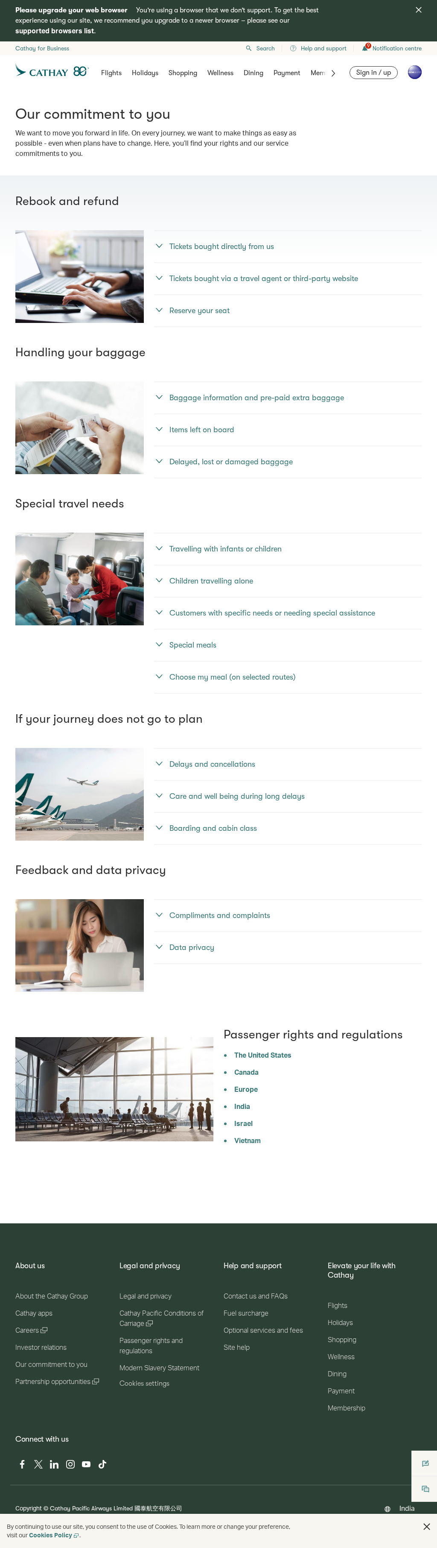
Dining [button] (253, 73)
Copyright (28, 1508)
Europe (246, 1089)
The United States (262, 1054)
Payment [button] (287, 73)
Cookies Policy (50, 1535)
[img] (419, 10)
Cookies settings (144, 1383)
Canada (246, 1071)
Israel (243, 1123)
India (242, 1106)
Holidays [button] (145, 73)
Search (265, 48)
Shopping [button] (183, 73)
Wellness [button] (220, 73)
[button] (426, 1526)
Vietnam (247, 1140)
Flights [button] (111, 73)
